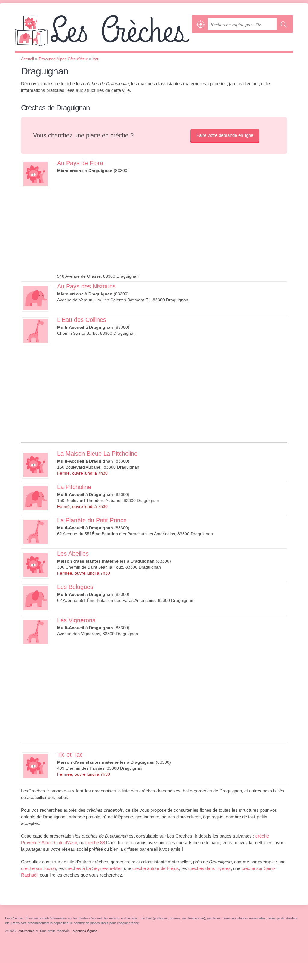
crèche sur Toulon (38, 868)
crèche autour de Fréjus (155, 868)
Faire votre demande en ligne (224, 135)
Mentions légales (85, 931)
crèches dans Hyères (209, 868)
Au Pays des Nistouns (86, 286)
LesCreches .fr (102, 33)
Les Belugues (75, 587)
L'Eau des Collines (81, 319)
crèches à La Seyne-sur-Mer (93, 868)
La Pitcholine (74, 487)
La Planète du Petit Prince (92, 520)
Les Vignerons (76, 620)
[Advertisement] (172, 225)
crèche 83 (95, 842)
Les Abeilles (73, 553)
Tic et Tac (70, 754)
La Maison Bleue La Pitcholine (97, 453)
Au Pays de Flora (80, 163)
